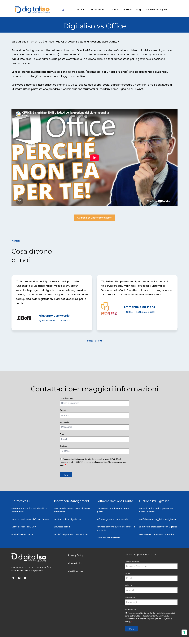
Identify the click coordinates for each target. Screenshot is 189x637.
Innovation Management (71, 501)
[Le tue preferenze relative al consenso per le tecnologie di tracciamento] (184, 632)
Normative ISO (21, 501)
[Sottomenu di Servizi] (85, 9)
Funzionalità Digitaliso (154, 501)
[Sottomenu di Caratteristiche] (107, 9)
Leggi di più (94, 340)
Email (62, 434)
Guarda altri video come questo (94, 217)
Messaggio (64, 422)
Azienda (63, 410)
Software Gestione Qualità (115, 501)
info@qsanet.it (37, 570)
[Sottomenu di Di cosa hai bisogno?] (168, 9)
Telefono (63, 446)
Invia (66, 475)
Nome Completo (66, 398)
